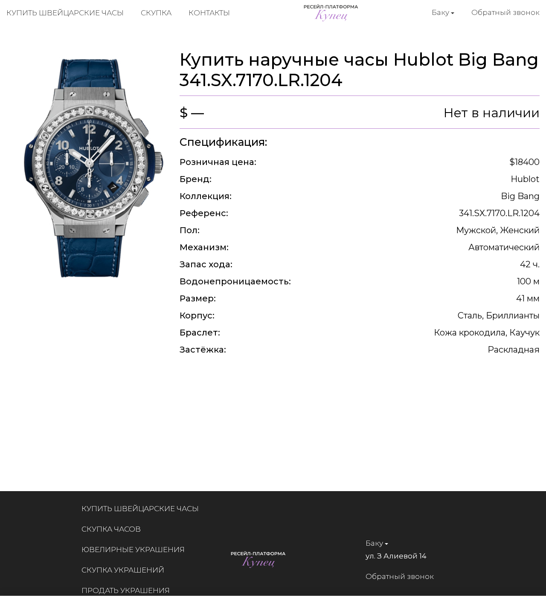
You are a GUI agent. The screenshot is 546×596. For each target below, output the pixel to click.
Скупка (156, 13)
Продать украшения (125, 590)
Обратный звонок (505, 12)
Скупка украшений (122, 570)
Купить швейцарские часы (65, 13)
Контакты (209, 13)
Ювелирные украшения (133, 549)
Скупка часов (111, 529)
